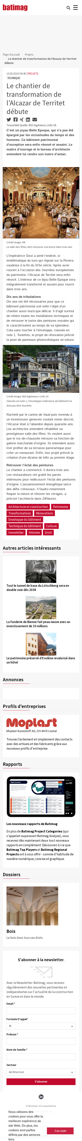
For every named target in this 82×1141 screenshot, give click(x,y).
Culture (51, 526)
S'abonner (41, 1081)
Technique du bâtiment (24, 526)
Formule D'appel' (17, 1019)
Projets (29, 54)
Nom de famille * (16, 1049)
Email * (10, 1003)
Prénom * (12, 1034)
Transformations (19, 513)
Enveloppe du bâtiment (24, 519)
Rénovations (44, 513)
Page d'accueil (11, 54)
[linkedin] (41, 1096)
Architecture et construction (28, 507)
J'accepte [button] (60, 1130)
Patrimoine (60, 507)
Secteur (11, 1065)
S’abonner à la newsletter (41, 1106)
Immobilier (16, 532)
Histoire (34, 532)
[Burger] (75, 7)
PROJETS (32, 73)
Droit (48, 532)
